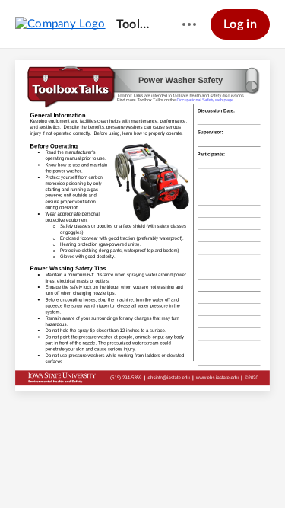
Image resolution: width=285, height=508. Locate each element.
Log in (240, 24)
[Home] (60, 23)
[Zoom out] (102, 471)
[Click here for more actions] (189, 24)
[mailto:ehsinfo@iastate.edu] (168, 378)
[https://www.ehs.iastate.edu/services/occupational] (205, 99)
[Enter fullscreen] (213, 470)
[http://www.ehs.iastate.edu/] (217, 378)
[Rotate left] (185, 470)
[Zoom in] (154, 471)
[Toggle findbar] (72, 470)
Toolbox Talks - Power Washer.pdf (135, 24)
